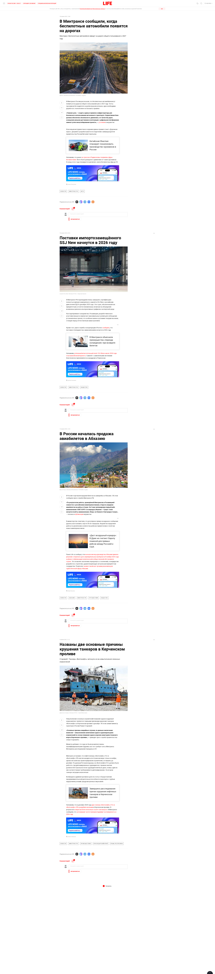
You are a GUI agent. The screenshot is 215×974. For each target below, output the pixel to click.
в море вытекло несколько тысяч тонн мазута (90, 810)
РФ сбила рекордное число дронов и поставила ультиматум (92, 894)
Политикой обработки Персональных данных (92, 8)
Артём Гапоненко (72, 380)
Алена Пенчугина (72, 184)
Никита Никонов (72, 836)
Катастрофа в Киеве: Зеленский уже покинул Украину (113, 894)
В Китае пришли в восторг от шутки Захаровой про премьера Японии (70, 886)
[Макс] (81, 202)
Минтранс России (101, 972)
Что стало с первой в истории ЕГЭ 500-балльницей (93, 885)
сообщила (106, 328)
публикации (79, 514)
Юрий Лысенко (71, 590)
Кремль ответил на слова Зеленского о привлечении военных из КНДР (114, 886)
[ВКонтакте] (89, 202)
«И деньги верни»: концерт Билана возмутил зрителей (70, 893)
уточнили (102, 122)
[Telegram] (85, 202)
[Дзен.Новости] (77, 202)
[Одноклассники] (93, 202)
